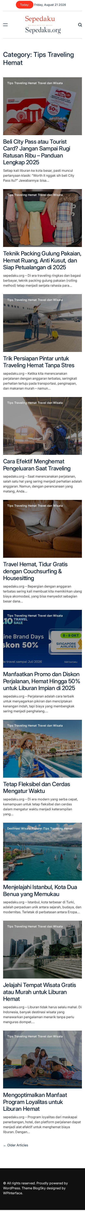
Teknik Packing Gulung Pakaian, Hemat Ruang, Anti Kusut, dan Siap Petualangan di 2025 (42, 260)
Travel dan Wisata (50, 83)
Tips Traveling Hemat (22, 83)
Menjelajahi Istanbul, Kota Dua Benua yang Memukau (40, 890)
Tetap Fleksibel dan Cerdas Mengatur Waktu (36, 788)
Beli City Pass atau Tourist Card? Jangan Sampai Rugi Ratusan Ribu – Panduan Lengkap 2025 (36, 152)
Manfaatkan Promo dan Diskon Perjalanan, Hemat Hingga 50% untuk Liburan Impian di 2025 (41, 681)
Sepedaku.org (43, 29)
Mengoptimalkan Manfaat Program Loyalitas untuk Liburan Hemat (35, 1101)
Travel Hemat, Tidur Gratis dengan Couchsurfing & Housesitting (35, 571)
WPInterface (12, 1193)
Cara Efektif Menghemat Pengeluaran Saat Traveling (36, 465)
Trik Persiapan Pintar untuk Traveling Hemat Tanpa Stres (38, 362)
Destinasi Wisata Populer (24, 828)
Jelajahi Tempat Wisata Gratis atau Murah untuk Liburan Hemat (39, 991)
